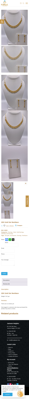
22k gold (7, 235)
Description (6, 280)
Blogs (9, 349)
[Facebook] (8, 384)
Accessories (13, 235)
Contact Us (27, 201)
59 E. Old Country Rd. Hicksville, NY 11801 (13, 372)
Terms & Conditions (12, 354)
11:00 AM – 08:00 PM (12, 335)
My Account (11, 362)
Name (6, 242)
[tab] (14, 280)
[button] (2, 21)
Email (2, 248)
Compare (19, 225)
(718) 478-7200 (12, 331)
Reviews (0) (6, 284)
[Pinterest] (15, 384)
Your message (5, 259)
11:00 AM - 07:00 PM (12, 380)
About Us (10, 347)
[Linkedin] (17, 384)
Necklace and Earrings (7, 233)
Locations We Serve (13, 356)
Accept (7, 394)
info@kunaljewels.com (14, 340)
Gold (14, 232)
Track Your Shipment (13, 364)
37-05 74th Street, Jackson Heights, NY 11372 (13, 327)
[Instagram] (10, 384)
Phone (3, 254)
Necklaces (24, 235)
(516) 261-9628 (12, 376)
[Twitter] (13, 384)
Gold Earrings (20, 232)
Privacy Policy (11, 352)
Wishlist (10, 366)
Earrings (10, 232)
